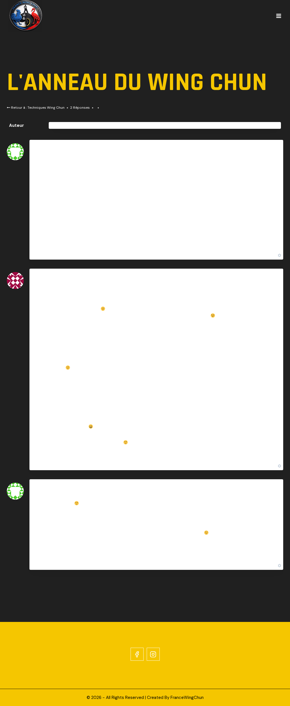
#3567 (269, 492)
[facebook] (137, 654)
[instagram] (153, 654)
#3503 (269, 152)
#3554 (270, 281)
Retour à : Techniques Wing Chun (37, 107)
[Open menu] (279, 16)
